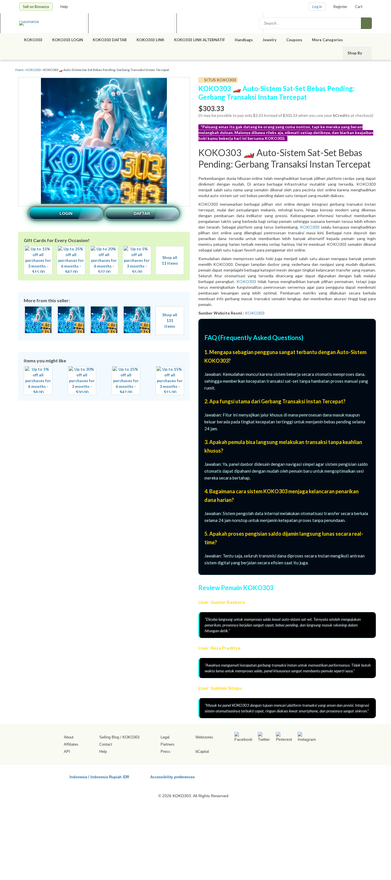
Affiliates (71, 744)
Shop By (355, 53)
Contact (105, 744)
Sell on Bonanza (36, 6)
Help (64, 6)
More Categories (328, 40)
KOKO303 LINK (150, 40)
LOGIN (66, 213)
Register (340, 6)
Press (165, 751)
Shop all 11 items (170, 260)
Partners (168, 744)
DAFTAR (142, 213)
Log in (317, 6)
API (67, 751)
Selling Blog (109, 737)
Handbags (244, 40)
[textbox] (310, 23)
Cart (358, 6)
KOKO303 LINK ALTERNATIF (199, 40)
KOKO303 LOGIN (67, 40)
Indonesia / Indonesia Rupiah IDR (99, 776)
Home (19, 70)
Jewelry (269, 40)
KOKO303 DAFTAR (110, 40)
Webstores (204, 737)
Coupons (294, 40)
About (69, 737)
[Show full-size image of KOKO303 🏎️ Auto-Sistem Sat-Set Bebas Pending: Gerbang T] (104, 141)
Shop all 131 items (169, 320)
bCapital (202, 751)
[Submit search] (366, 23)
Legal (165, 737)
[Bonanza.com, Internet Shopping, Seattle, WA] (289, 776)
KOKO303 (33, 40)
